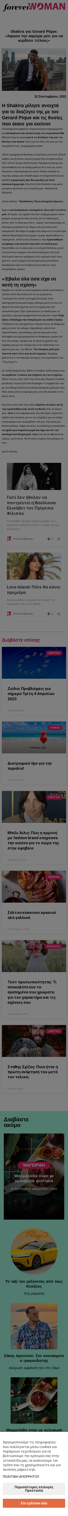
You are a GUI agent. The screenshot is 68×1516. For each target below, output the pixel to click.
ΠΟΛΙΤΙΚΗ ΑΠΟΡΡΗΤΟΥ (21, 1477)
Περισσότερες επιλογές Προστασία (34, 1488)
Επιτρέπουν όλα (34, 1503)
